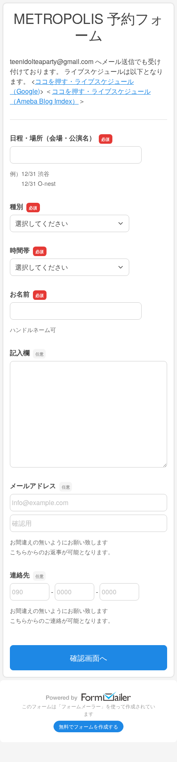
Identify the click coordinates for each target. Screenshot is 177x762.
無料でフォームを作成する (88, 726)
